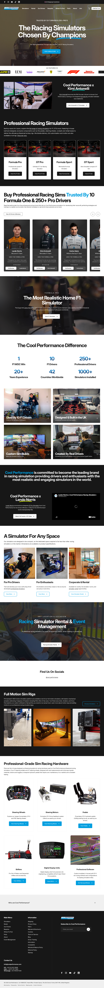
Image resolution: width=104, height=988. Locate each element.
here (32, 705)
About (6, 937)
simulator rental (73, 589)
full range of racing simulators (39, 128)
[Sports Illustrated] (87, 72)
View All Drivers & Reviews (13, 214)
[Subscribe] (88, 929)
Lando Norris (22, 268)
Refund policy (7, 985)
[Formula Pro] (15, 148)
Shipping (30, 921)
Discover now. (22, 135)
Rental (6, 924)
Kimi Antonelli (63, 94)
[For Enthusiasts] (52, 563)
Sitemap (30, 952)
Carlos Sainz (80, 268)
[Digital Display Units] (52, 850)
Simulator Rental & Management (52, 623)
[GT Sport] (89, 148)
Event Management (9, 939)
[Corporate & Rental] (84, 563)
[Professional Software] (85, 850)
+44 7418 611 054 (12, 971)
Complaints (31, 945)
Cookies (30, 932)
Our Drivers (7, 926)
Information (31, 942)
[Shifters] (18, 850)
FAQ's (29, 926)
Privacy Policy (32, 924)
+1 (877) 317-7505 (12, 969)
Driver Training (32, 939)
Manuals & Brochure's (34, 929)
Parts (5, 934)
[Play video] (17, 727)
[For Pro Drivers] (19, 563)
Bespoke (6, 929)
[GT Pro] (40, 148)
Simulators (7, 921)
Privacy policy (14, 985)
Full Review (11, 268)
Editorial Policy (32, 950)
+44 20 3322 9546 (12, 967)
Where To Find (8, 932)
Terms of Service (33, 934)
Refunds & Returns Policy (35, 947)
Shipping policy (29, 985)
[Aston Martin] (58, 72)
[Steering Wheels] (18, 793)
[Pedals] (85, 793)
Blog (29, 937)
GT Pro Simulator (34, 505)
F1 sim (19, 308)
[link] (17, 245)
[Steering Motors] (52, 793)
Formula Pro (84, 96)
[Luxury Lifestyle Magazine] (16, 72)
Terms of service (21, 985)
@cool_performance (52, 677)
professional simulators (18, 589)
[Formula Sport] (64, 148)
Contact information (37, 985)
